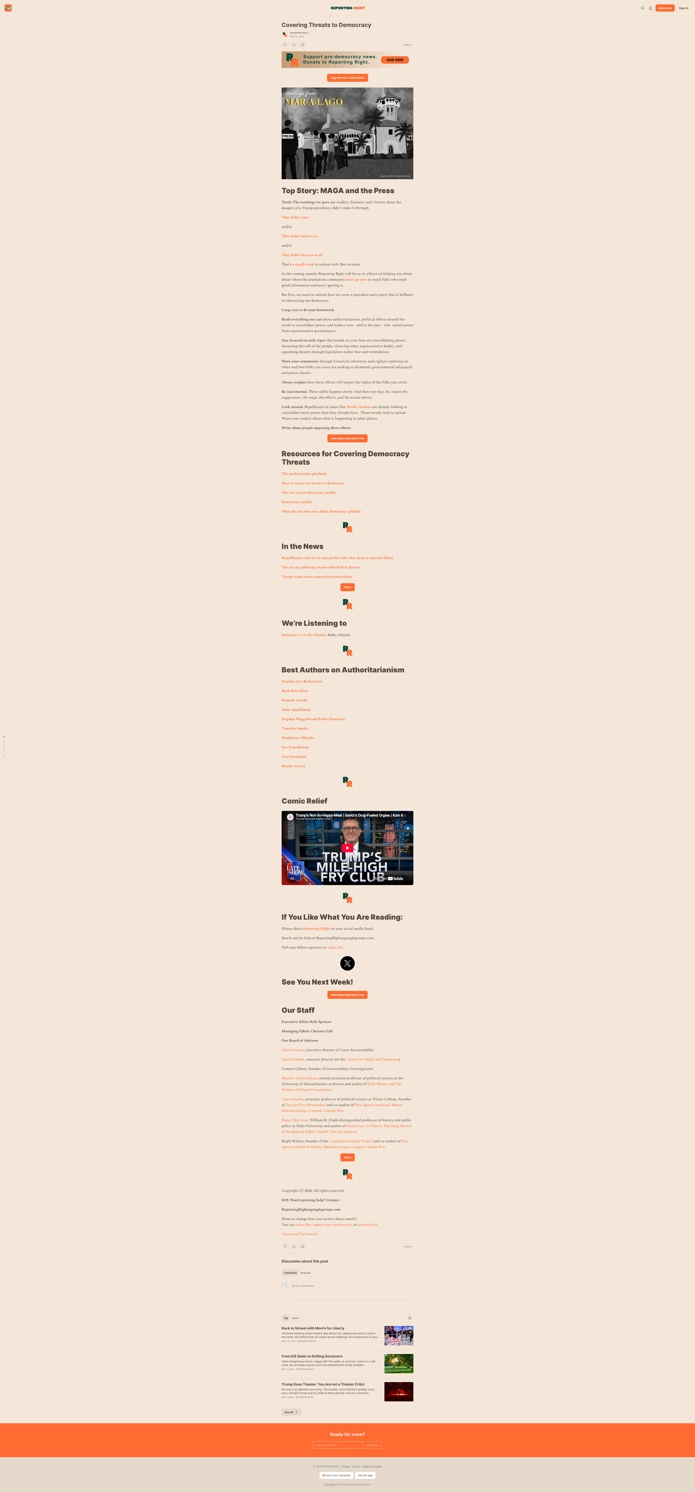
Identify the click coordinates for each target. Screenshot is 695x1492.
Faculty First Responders (306, 1105)
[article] (347, 1337)
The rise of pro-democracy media (309, 492)
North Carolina (358, 407)
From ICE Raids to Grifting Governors (312, 1356)
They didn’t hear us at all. (302, 255)
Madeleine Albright (298, 738)
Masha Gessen (293, 766)
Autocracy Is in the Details (304, 635)
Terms (356, 1466)
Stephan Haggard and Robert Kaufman (313, 719)
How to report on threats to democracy (313, 483)
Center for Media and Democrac (372, 1059)
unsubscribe (367, 1224)
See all (289, 1412)
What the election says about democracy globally (321, 511)
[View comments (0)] (294, 44)
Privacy (346, 1466)
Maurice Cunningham (299, 1078)
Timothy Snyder (295, 728)
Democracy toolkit (297, 502)
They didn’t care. (295, 217)
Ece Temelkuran (295, 747)
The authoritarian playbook (304, 474)
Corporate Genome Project (351, 1141)
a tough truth (303, 264)
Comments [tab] (290, 1272)
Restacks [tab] (305, 1272)
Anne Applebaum (296, 709)
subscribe (335, 947)
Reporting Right (299, 33)
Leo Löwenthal (294, 756)
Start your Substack (338, 1475)
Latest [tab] (295, 1318)
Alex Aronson (293, 1050)
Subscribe (665, 8)
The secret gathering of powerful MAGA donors (321, 567)
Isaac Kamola (292, 1099)
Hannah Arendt (294, 700)
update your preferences (332, 1224)
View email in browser (300, 1234)
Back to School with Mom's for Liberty (313, 1328)
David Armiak (293, 1059)
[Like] (285, 44)
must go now (356, 279)
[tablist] (297, 1272)
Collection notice (372, 1466)
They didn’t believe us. (300, 236)
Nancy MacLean (295, 1120)
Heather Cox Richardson (302, 681)
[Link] (276, 191)
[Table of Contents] (4, 746)
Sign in (683, 8)
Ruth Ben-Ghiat (295, 691)
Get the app (365, 1475)
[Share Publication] (650, 8)
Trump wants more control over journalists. (317, 576)
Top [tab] (286, 1318)
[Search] (642, 8)
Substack (329, 1484)
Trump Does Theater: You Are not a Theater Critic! (323, 1384)
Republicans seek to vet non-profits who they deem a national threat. (338, 558)
